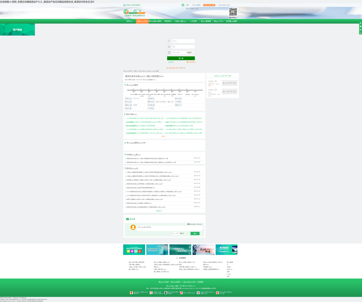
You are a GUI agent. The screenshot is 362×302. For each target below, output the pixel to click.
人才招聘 (193, 21)
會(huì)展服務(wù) (206, 23)
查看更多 (159, 211)
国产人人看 (15, 301)
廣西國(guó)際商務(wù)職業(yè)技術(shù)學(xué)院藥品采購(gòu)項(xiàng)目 (149, 180)
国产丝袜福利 (3, 301)
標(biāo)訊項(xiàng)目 (149, 71)
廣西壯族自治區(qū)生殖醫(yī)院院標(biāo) (139, 203)
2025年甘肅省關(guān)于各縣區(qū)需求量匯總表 (141, 125)
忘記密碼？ (171, 62)
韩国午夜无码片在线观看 (25, 301)
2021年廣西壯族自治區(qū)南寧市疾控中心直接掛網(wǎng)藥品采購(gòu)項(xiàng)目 (151, 195)
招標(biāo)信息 (142, 21)
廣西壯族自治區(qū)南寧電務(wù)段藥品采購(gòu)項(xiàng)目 (144, 184)
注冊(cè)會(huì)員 (209, 5)
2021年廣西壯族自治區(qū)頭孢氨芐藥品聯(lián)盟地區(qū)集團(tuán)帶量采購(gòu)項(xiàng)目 (154, 191)
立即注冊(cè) (192, 62)
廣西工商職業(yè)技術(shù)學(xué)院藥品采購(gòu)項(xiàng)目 (145, 199)
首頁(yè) (130, 21)
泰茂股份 (204, 288)
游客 (187, 5)
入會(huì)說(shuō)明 (223, 5)
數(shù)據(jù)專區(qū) (155, 23)
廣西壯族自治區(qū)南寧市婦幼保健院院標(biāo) (141, 187)
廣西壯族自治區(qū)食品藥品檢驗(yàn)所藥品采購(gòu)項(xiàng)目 (146, 207)
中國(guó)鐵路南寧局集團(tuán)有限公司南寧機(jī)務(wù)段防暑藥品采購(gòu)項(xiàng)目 (153, 176)
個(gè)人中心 (218, 21)
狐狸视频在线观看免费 (37, 301)
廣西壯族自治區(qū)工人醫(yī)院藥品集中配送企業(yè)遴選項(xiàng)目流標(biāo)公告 (151, 162)
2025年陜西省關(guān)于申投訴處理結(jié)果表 (179, 125)
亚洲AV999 (10, 301)
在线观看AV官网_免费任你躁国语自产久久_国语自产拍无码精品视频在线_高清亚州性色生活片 (47, 2)
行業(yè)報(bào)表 (180, 23)
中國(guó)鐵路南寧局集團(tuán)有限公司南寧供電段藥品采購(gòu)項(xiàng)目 (149, 172)
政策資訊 (167, 21)
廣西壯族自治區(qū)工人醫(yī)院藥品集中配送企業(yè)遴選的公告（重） (148, 158)
